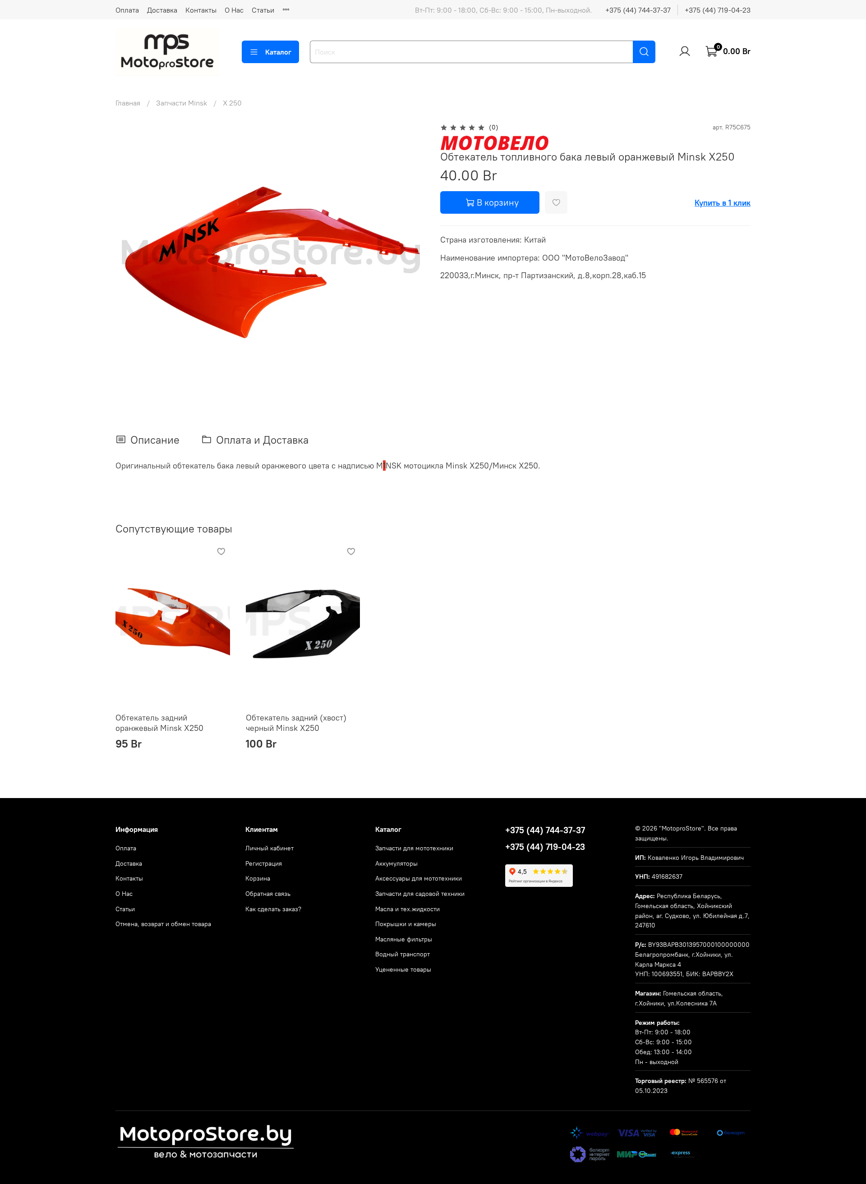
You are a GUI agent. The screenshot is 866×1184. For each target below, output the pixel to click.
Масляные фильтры (403, 939)
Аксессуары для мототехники (418, 878)
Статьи (263, 9)
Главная (127, 102)
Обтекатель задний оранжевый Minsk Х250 (159, 722)
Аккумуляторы (396, 863)
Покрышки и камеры (405, 924)
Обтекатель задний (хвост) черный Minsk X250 (296, 722)
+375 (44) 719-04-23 (718, 9)
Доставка (162, 9)
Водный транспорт (402, 954)
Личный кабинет (269, 848)
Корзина (257, 878)
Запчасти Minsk (181, 102)
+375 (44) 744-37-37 (638, 9)
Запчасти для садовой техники (420, 894)
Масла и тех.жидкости (407, 909)
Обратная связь (267, 894)
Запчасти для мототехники (414, 848)
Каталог (278, 51)
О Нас (234, 9)
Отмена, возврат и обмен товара (163, 924)
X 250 (232, 102)
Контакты (200, 9)
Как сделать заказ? (273, 909)
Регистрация (263, 863)
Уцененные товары (403, 969)
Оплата (127, 9)
